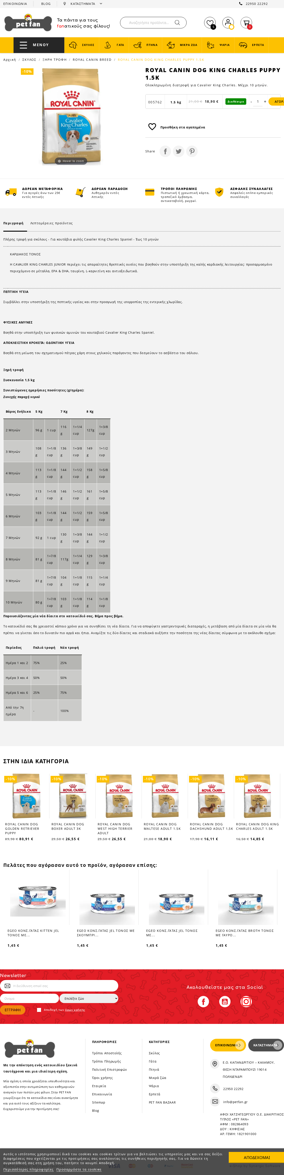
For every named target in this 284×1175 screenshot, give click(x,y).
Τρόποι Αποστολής (107, 1053)
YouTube (225, 1001)
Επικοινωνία (102, 1094)
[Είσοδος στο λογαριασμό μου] (228, 22)
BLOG (46, 4)
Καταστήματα (265, 1045)
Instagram (246, 1001)
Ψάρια (154, 1086)
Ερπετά (154, 1094)
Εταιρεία (99, 1086)
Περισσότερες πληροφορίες (28, 1169)
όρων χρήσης (75, 1009)
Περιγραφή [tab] (13, 223)
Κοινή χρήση (165, 151)
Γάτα (153, 1061)
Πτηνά (154, 1069)
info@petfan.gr (235, 1102)
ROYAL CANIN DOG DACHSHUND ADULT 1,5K (165, 826)
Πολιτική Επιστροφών (109, 1069)
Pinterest (192, 151)
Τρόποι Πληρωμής (106, 1061)
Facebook (203, 1001)
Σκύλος (154, 1053)
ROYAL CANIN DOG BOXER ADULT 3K (21, 826)
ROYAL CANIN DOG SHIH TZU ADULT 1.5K (257, 826)
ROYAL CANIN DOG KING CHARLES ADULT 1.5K (211, 826)
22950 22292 (257, 4)
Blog (95, 1110)
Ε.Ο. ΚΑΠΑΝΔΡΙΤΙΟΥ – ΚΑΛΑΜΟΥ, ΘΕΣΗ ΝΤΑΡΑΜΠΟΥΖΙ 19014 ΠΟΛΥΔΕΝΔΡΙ (249, 1069)
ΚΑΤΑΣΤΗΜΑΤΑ (84, 4)
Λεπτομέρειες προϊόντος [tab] (51, 223)
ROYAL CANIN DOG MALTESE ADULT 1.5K (115, 826)
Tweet (178, 151)
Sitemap (98, 1102)
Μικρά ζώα (157, 1078)
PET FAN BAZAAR (162, 1102)
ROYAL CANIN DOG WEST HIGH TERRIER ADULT (68, 828)
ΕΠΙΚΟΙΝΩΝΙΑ (15, 4)
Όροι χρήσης (102, 1078)
